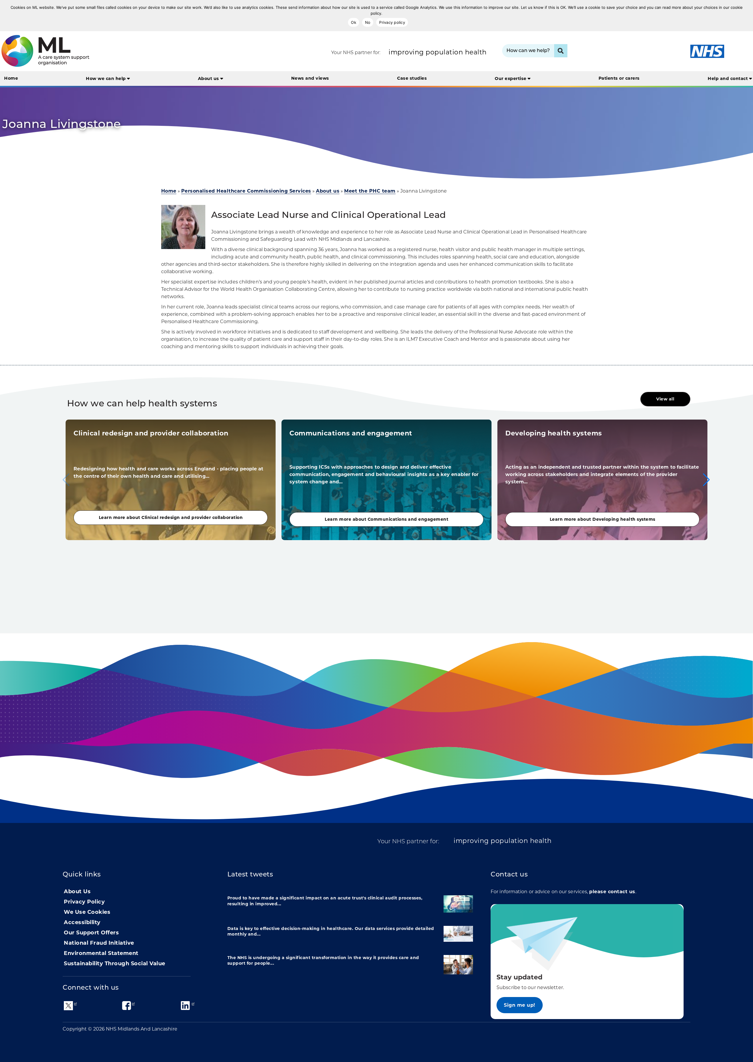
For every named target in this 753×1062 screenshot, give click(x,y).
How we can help (106, 78)
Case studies (412, 78)
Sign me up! (519, 1005)
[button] (706, 479)
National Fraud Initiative (99, 943)
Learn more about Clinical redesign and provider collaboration (171, 517)
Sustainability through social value (114, 963)
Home (11, 78)
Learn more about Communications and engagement (386, 519)
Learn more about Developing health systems (602, 519)
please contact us (612, 891)
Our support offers (91, 932)
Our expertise (511, 78)
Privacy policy (392, 22)
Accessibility (82, 922)
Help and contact (728, 78)
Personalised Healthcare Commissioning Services (246, 191)
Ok (353, 22)
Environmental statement (101, 953)
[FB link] (126, 1005)
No (368, 22)
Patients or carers (619, 78)
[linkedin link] (185, 1005)
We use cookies (87, 912)
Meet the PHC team (370, 191)
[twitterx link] (68, 1005)
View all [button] (665, 399)
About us (209, 78)
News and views (310, 78)
